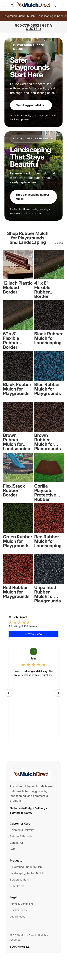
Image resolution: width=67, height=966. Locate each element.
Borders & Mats (19, 879)
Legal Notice (17, 916)
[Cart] (62, 5)
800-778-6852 (19, 946)
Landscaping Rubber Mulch (27, 873)
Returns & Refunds (21, 836)
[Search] (12, 5)
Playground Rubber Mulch (19, 15)
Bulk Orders (17, 886)
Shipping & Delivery (22, 829)
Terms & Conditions (21, 903)
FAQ (12, 849)
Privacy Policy (18, 910)
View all (59, 242)
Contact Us (16, 842)
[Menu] (4, 5)
